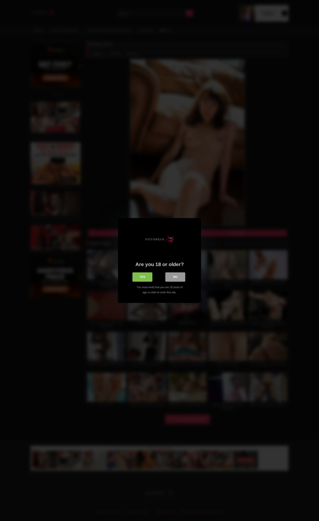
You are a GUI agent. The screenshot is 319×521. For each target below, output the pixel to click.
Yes (142, 277)
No (175, 277)
